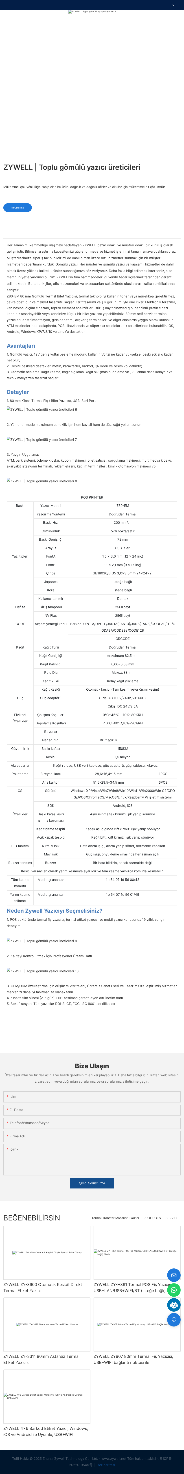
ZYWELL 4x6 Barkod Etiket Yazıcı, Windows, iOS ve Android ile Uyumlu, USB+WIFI (45, 1431)
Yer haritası (105, 1465)
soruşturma (17, 207)
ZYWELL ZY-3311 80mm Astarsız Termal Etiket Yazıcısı (41, 1359)
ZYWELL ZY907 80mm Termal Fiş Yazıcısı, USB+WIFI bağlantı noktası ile (133, 1359)
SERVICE (172, 1218)
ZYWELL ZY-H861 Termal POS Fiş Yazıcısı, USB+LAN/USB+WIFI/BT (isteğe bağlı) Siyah (135, 1287)
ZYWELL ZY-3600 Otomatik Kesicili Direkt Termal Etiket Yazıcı (42, 1287)
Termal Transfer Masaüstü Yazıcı (115, 1218)
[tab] (92, 234)
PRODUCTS (152, 1218)
